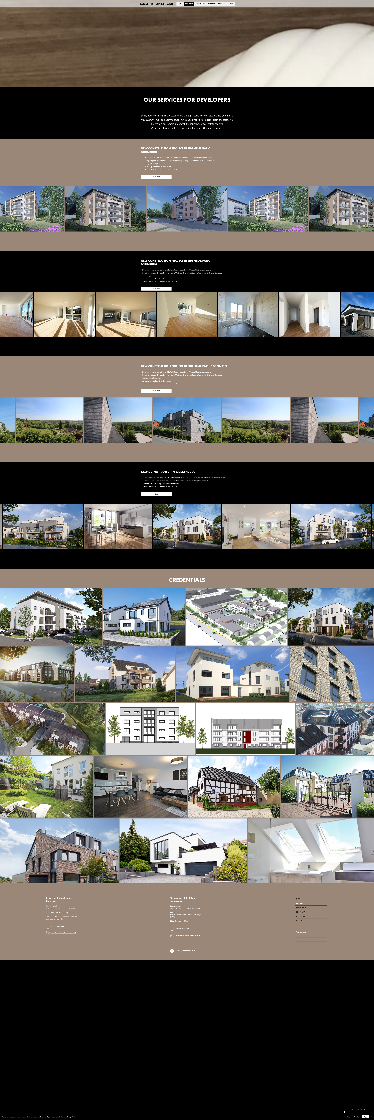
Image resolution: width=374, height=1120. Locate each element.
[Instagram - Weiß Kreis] (172, 951)
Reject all (356, 1117)
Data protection (71, 1117)
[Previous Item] (3, 209)
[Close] (371, 1116)
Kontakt (299, 921)
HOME (298, 899)
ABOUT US (300, 916)
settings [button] (348, 1117)
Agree (366, 1117)
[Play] (345, 1112)
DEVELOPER (301, 903)
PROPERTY (300, 912)
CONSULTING (301, 907)
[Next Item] (371, 209)
